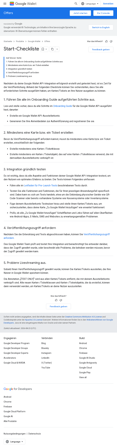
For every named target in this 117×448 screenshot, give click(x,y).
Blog (43, 343)
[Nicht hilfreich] (111, 41)
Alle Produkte (10, 421)
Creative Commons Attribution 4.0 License (83, 317)
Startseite (8, 41)
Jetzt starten (80, 13)
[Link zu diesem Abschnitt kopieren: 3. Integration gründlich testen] (49, 169)
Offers (8, 13)
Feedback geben (101, 49)
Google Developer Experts (16, 353)
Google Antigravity (88, 363)
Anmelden (108, 3)
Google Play (84, 372)
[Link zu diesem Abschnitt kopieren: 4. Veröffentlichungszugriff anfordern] (59, 228)
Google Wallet (34, 41)
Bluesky (45, 348)
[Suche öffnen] (76, 3)
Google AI (8, 416)
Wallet (31, 4)
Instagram (46, 353)
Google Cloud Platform (14, 411)
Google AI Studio (87, 358)
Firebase (83, 353)
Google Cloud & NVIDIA (14, 363)
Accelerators (10, 358)
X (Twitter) (46, 363)
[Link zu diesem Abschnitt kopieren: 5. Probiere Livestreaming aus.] (49, 263)
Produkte (20, 41)
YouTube (45, 367)
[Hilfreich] (106, 41)
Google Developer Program (17, 343)
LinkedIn (45, 358)
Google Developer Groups (16, 348)
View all (83, 377)
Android (83, 343)
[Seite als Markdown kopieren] (52, 49)
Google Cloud (85, 367)
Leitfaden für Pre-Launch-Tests (40, 185)
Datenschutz (34, 433)
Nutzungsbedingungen (15, 433)
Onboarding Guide (62, 106)
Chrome (83, 348)
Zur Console (103, 13)
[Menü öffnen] (5, 3)
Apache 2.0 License (33, 320)
